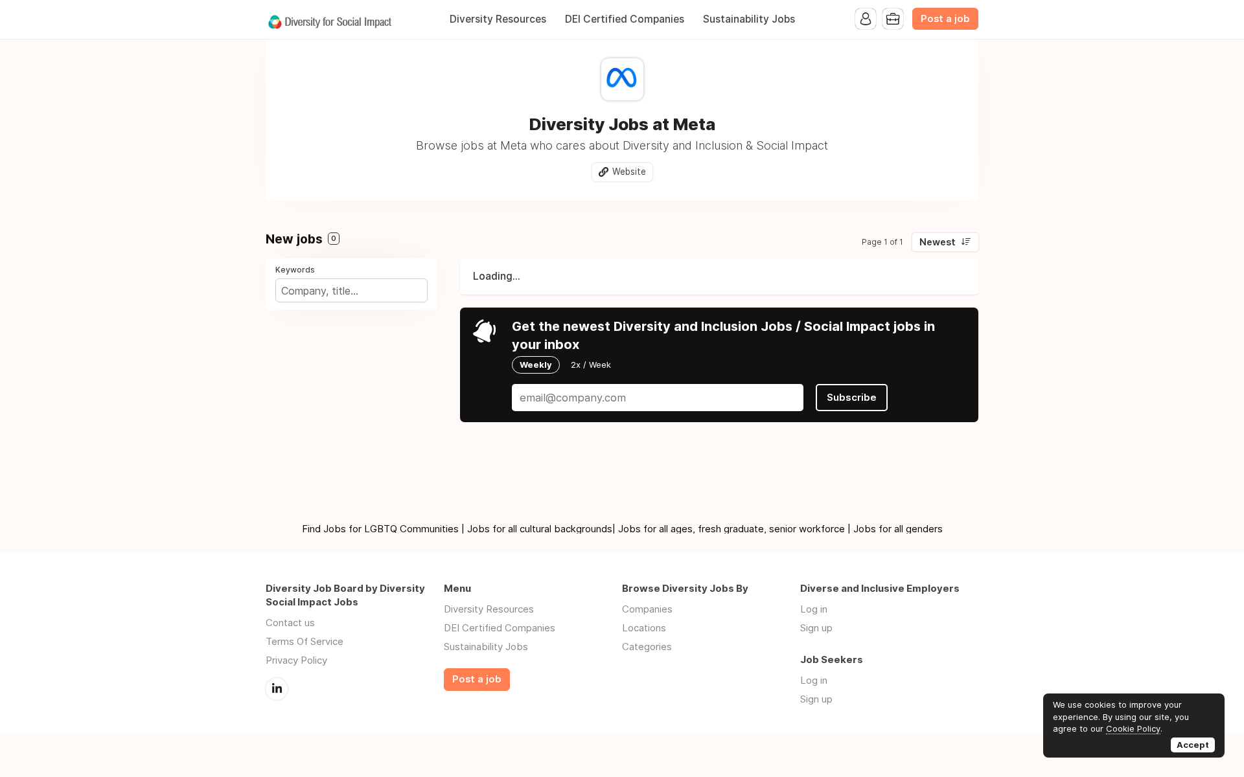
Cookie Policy (1133, 728)
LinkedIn (277, 689)
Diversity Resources (498, 19)
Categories (647, 646)
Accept (1193, 744)
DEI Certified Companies (624, 19)
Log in (813, 609)
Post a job (945, 19)
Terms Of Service (304, 641)
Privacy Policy (296, 660)
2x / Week (591, 364)
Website (629, 171)
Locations (644, 628)
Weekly (536, 364)
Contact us (290, 622)
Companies (647, 609)
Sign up (816, 628)
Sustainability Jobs (749, 19)
